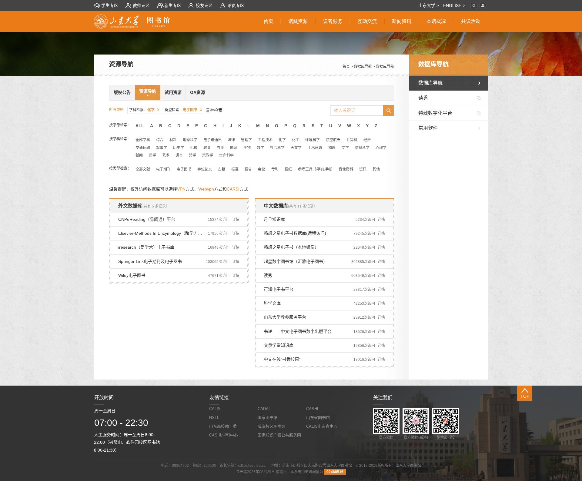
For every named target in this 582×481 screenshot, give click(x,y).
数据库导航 (363, 67)
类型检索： (183, 110)
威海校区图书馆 (271, 426)
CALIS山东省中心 (321, 426)
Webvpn (206, 189)
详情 (235, 219)
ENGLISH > (454, 5)
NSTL (214, 417)
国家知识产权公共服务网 (279, 435)
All (139, 125)
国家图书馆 (267, 417)
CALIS (215, 408)
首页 (346, 67)
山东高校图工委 (223, 426)
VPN (181, 189)
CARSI (233, 189)
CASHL (312, 408)
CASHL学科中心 (223, 435)
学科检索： (144, 110)
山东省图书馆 (318, 417)
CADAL (264, 408)
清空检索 (214, 110)
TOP (524, 396)
